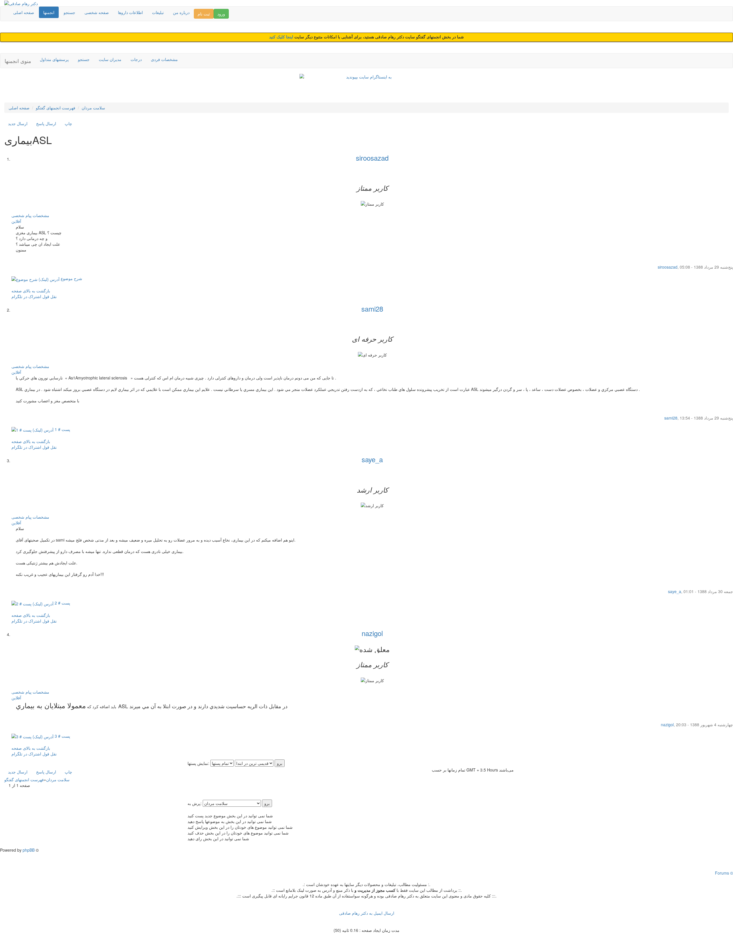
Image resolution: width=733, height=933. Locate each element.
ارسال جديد (17, 123)
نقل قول (49, 296)
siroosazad (372, 158)
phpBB (29, 850)
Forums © (724, 873)
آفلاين (16, 221)
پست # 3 (62, 736)
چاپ (68, 123)
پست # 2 (62, 603)
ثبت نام (204, 14)
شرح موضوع (71, 278)
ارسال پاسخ (46, 123)
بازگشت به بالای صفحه (30, 291)
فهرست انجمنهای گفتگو (55, 108)
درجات (136, 59)
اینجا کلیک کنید (281, 37)
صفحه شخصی (96, 12)
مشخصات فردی (164, 59)
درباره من (181, 12)
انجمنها (48, 12)
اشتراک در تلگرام (26, 296)
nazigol (372, 633)
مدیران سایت (110, 59)
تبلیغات (158, 12)
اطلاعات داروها (130, 12)
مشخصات (41, 215)
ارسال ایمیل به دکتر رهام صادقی (366, 913)
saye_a (372, 459)
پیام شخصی (21, 215)
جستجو (69, 12)
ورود (221, 14)
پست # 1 (62, 429)
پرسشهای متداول (54, 59)
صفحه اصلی (23, 12)
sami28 (372, 309)
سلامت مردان (93, 108)
